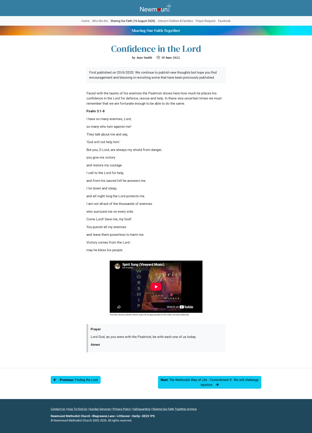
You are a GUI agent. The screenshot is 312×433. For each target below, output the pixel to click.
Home (86, 21)
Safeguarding (141, 409)
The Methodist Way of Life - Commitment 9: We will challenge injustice (210, 382)
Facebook (224, 21)
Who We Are (100, 21)
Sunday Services (100, 409)
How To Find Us (77, 409)
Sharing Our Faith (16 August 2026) (133, 21)
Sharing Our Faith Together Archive (174, 409)
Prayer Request (205, 21)
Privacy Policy (122, 409)
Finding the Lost (79, 380)
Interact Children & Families (175, 21)
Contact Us (58, 409)
